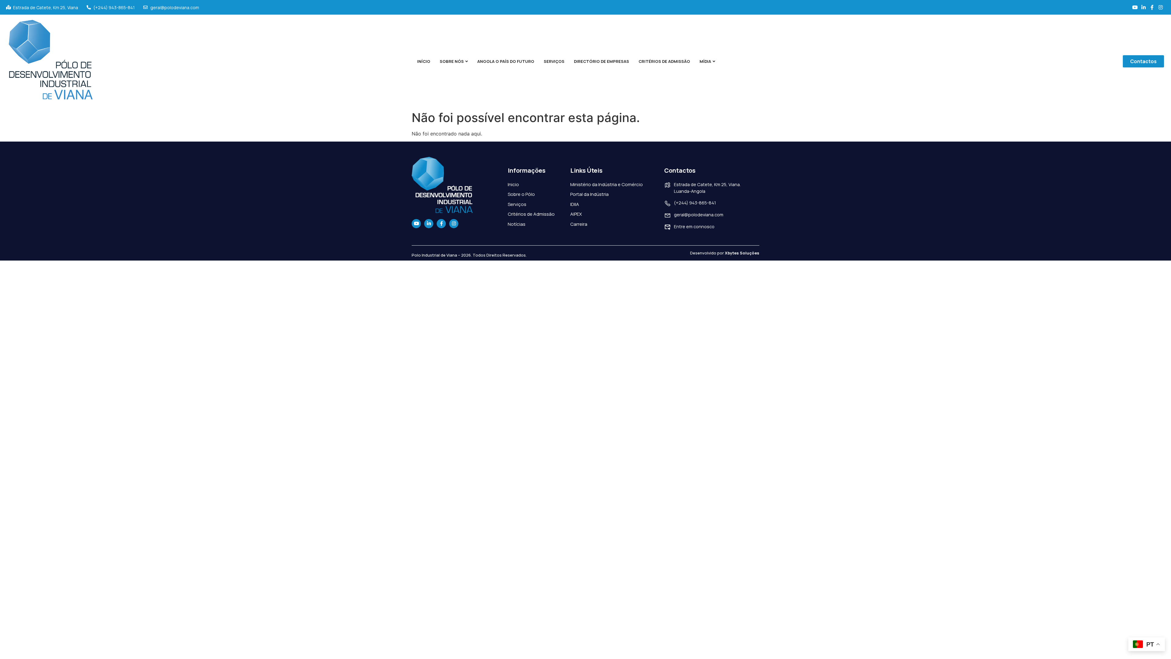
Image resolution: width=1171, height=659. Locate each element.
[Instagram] (453, 223)
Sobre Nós (452, 61)
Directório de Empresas (601, 61)
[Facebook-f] (441, 223)
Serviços (554, 61)
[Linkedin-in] (428, 223)
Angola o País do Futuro (505, 61)
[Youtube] (416, 223)
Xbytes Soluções (742, 253)
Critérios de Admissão (664, 61)
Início (423, 61)
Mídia (705, 61)
